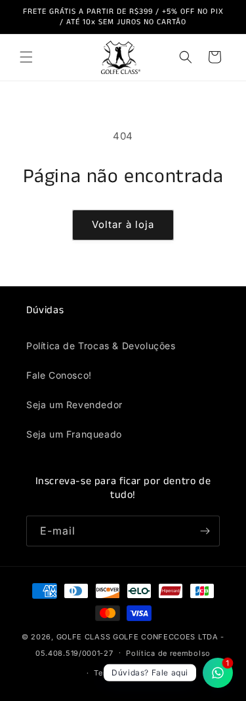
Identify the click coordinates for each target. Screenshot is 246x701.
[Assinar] (204, 531)
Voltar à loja (123, 224)
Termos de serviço (129, 672)
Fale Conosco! (59, 375)
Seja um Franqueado (74, 434)
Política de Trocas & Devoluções (101, 345)
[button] (26, 57)
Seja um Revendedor (74, 404)
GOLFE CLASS (84, 636)
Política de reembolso (168, 653)
